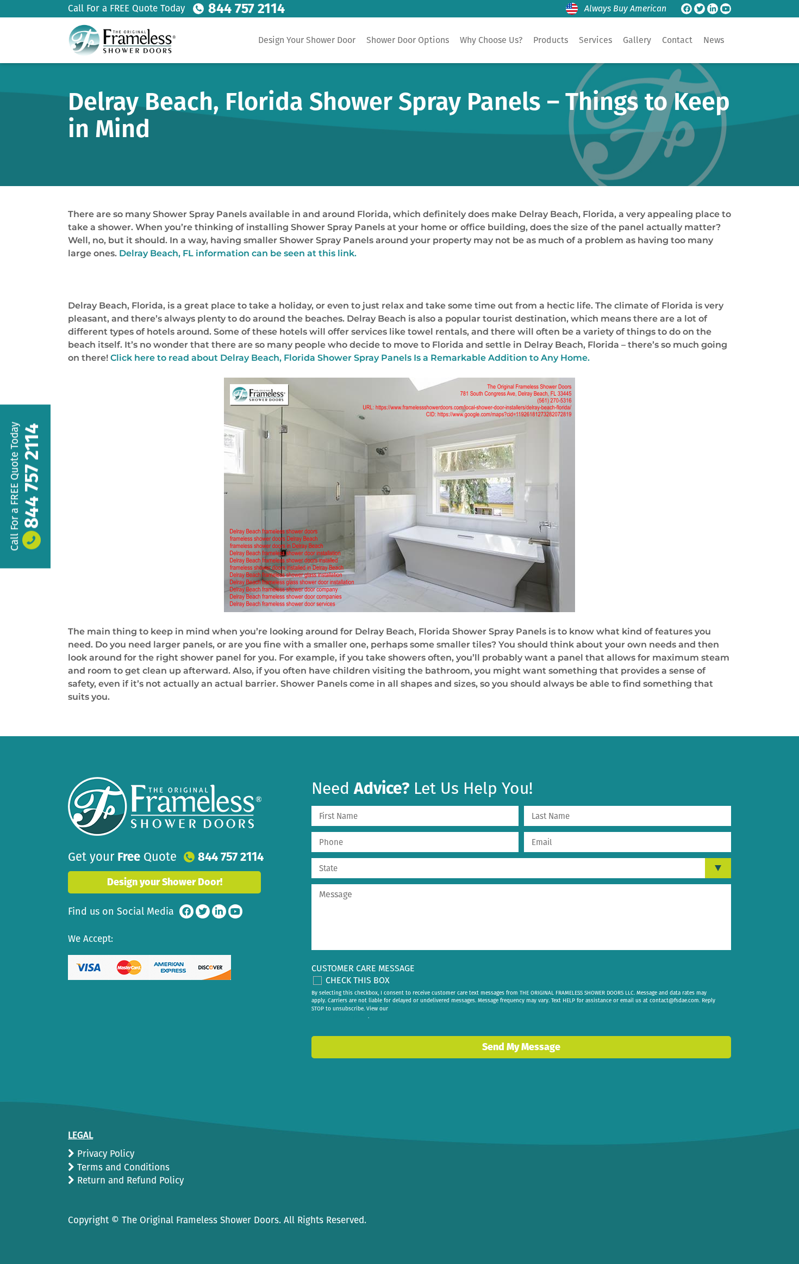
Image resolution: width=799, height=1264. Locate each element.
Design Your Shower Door (306, 40)
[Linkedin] (712, 8)
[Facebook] (686, 8)
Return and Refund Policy (129, 1180)
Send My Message (521, 1047)
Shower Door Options (407, 40)
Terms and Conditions (122, 1167)
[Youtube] (725, 8)
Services (595, 40)
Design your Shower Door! (164, 882)
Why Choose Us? (491, 40)
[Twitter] (699, 8)
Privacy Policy (104, 1154)
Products (550, 40)
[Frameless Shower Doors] (164, 806)
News (713, 40)
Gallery (637, 40)
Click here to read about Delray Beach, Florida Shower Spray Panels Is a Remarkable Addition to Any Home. (350, 358)
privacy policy (350, 1016)
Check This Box (358, 980)
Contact (677, 40)
